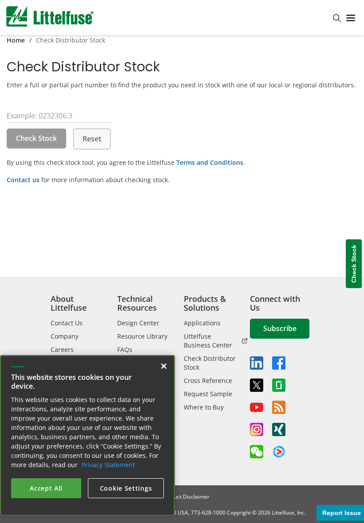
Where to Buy (204, 407)
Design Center (138, 323)
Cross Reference (208, 380)
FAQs (124, 349)
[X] (256, 385)
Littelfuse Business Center (208, 340)
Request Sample (208, 394)
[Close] (164, 366)
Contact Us (67, 323)
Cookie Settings (126, 488)
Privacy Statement (108, 465)
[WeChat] (256, 451)
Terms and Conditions (209, 162)
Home (16, 40)
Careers (62, 349)
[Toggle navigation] (352, 17)
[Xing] (278, 429)
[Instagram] (256, 429)
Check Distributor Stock (210, 362)
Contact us (23, 180)
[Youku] (278, 452)
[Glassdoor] (278, 385)
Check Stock (36, 138)
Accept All (46, 488)
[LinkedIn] (256, 363)
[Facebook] (278, 363)
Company (65, 336)
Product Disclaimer (186, 496)
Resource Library (142, 336)
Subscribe (280, 328)
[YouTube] (256, 407)
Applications (202, 323)
